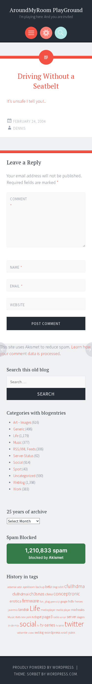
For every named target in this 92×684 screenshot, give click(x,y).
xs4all (64, 632)
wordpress (52, 632)
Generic (19, 429)
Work (17, 489)
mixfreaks (77, 609)
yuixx (71, 632)
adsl (19, 587)
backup (40, 587)
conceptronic (66, 594)
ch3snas (36, 594)
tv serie (60, 625)
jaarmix (13, 610)
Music (17, 442)
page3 (47, 616)
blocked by (50, 555)
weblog (39, 632)
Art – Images (22, 422)
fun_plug (45, 601)
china (49, 594)
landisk (23, 609)
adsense (11, 587)
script (63, 617)
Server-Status (23, 455)
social (28, 623)
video (31, 632)
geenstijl (55, 601)
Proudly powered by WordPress (43, 667)
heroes (79, 601)
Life (15, 435)
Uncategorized (24, 475)
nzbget (36, 617)
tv (38, 625)
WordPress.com (62, 674)
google (64, 601)
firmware (30, 601)
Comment (18, 202)
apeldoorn (29, 587)
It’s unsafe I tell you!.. (26, 101)
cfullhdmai (20, 594)
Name (16, 267)
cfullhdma (74, 586)
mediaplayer (48, 610)
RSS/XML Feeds (24, 449)
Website (17, 304)
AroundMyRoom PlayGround (46, 10)
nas (17, 617)
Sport (17, 469)
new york (26, 617)
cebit (61, 587)
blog (55, 587)
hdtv (71, 601)
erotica (15, 601)
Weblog (19, 482)
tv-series (47, 625)
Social (18, 462)
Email (16, 286)
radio (56, 617)
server (71, 616)
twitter (74, 623)
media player (63, 610)
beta (48, 586)
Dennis (19, 128)
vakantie (22, 632)
